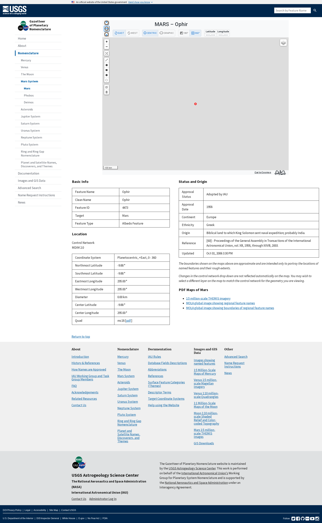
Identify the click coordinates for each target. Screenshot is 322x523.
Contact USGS (68, 510)
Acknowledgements (85, 392)
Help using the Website (163, 405)
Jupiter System (30, 116)
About (22, 46)
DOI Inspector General (48, 518)
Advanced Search (29, 188)
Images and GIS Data (31, 181)
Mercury (26, 60)
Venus (24, 67)
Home (22, 38)
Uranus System (30, 130)
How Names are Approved (89, 369)
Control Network (83, 243)
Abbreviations (157, 369)
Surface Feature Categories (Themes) (166, 384)
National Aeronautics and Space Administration (196, 483)
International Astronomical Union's (204, 473)
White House (68, 518)
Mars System (29, 81)
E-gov (81, 518)
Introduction (80, 357)
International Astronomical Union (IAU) (100, 492)
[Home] (14, 15)
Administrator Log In (102, 499)
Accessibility (40, 510)
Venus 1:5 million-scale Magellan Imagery (205, 383)
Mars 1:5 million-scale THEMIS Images (204, 433)
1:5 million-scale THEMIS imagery (208, 298)
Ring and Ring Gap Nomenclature (32, 153)
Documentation (28, 173)
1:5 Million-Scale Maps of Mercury (205, 372)
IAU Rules (154, 357)
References (155, 376)
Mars (27, 88)
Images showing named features (204, 362)
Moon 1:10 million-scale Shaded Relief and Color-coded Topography (206, 418)
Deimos (29, 102)
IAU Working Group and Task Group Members (90, 378)
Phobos (29, 95)
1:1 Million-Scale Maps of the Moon (205, 405)
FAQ (74, 386)
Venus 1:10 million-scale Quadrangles (206, 395)
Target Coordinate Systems (166, 399)
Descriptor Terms (159, 392)
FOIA (105, 518)
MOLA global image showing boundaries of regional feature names (230, 308)
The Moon (27, 74)
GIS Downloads (204, 443)
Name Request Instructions (36, 195)
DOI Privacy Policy (12, 510)
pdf (128, 321)
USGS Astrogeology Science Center (105, 475)
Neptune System (31, 137)
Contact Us (79, 405)
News (21, 202)
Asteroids (27, 109)
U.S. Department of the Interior (18, 518)
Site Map (53, 510)
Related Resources (84, 399)
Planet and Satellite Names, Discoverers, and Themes (39, 164)
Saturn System (30, 123)
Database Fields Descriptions (167, 363)
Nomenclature (28, 53)
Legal (27, 510)
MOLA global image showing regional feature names (220, 303)
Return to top (81, 337)
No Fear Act (93, 518)
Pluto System (29, 144)
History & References (86, 363)
